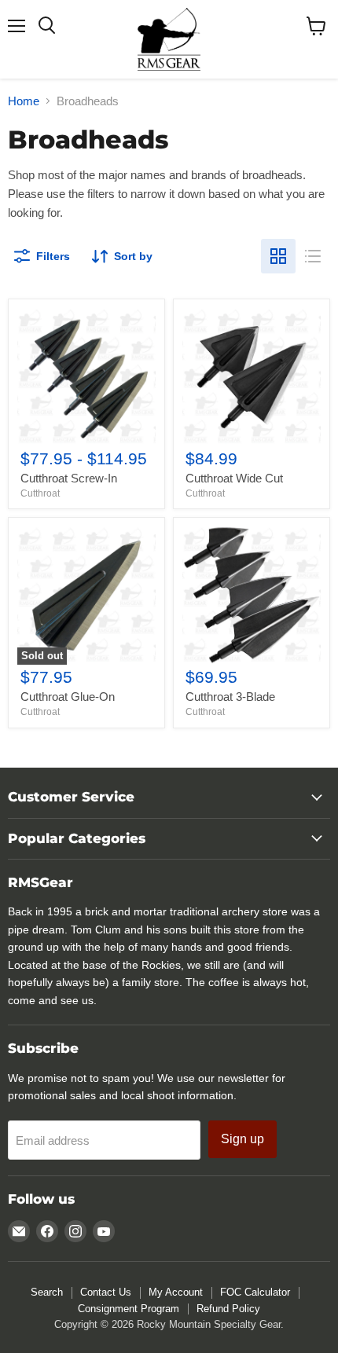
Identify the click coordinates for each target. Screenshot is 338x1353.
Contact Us (105, 1292)
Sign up (242, 1139)
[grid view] (278, 256)
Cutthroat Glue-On (67, 696)
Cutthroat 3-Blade (230, 696)
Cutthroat (40, 493)
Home (23, 101)
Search (47, 1292)
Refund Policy (228, 1308)
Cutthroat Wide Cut (234, 478)
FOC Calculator (255, 1292)
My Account (176, 1292)
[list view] (313, 256)
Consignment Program (128, 1308)
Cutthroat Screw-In (68, 478)
